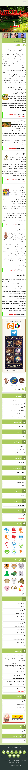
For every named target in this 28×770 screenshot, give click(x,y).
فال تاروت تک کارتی (20, 613)
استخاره (24, 110)
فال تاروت (18, 220)
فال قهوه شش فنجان (19, 453)
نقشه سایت (8, 765)
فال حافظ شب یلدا (20, 707)
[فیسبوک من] (16, 752)
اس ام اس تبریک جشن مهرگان (18, 410)
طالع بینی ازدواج (20, 472)
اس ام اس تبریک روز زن (19, 407)
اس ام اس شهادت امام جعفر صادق (17, 400)
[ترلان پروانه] (14, 36)
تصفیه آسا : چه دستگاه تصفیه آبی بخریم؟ (15, 655)
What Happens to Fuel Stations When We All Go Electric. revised (15, 659)
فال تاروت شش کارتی (19, 626)
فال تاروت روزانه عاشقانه (18, 639)
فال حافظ (10, 140)
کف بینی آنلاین (21, 266)
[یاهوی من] (24, 752)
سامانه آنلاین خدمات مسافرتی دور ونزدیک (15, 681)
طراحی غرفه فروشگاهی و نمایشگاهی (16, 685)
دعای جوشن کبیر (20, 482)
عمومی (16, 389)
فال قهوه (22, 446)
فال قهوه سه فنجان (20, 449)
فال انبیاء (22, 436)
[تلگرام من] (20, 752)
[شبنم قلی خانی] (6, 36)
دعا (23, 485)
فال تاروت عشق (20, 636)
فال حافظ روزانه (20, 704)
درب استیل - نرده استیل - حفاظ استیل (16, 675)
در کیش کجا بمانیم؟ (20, 672)
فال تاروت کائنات (20, 610)
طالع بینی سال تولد (20, 593)
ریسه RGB (21, 515)
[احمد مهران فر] (22, 36)
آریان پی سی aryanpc (15, 40)
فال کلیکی (22, 495)
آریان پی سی (14, 25)
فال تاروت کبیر (21, 607)
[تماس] (7, 752)
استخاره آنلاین (21, 427)
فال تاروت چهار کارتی (19, 620)
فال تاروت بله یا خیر (20, 642)
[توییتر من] (3, 752)
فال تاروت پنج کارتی (20, 623)
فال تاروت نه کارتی (20, 629)
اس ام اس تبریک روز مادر (18, 404)
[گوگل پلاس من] (18, 756)
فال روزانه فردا (21, 741)
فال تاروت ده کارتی (20, 633)
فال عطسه (22, 731)
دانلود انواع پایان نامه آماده (18, 688)
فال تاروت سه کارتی (19, 616)
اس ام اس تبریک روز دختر (18, 413)
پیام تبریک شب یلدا (20, 711)
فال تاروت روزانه (20, 603)
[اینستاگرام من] (12, 752)
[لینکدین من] (10, 756)
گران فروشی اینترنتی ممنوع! (18, 678)
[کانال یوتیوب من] (14, 756)
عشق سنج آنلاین (20, 505)
